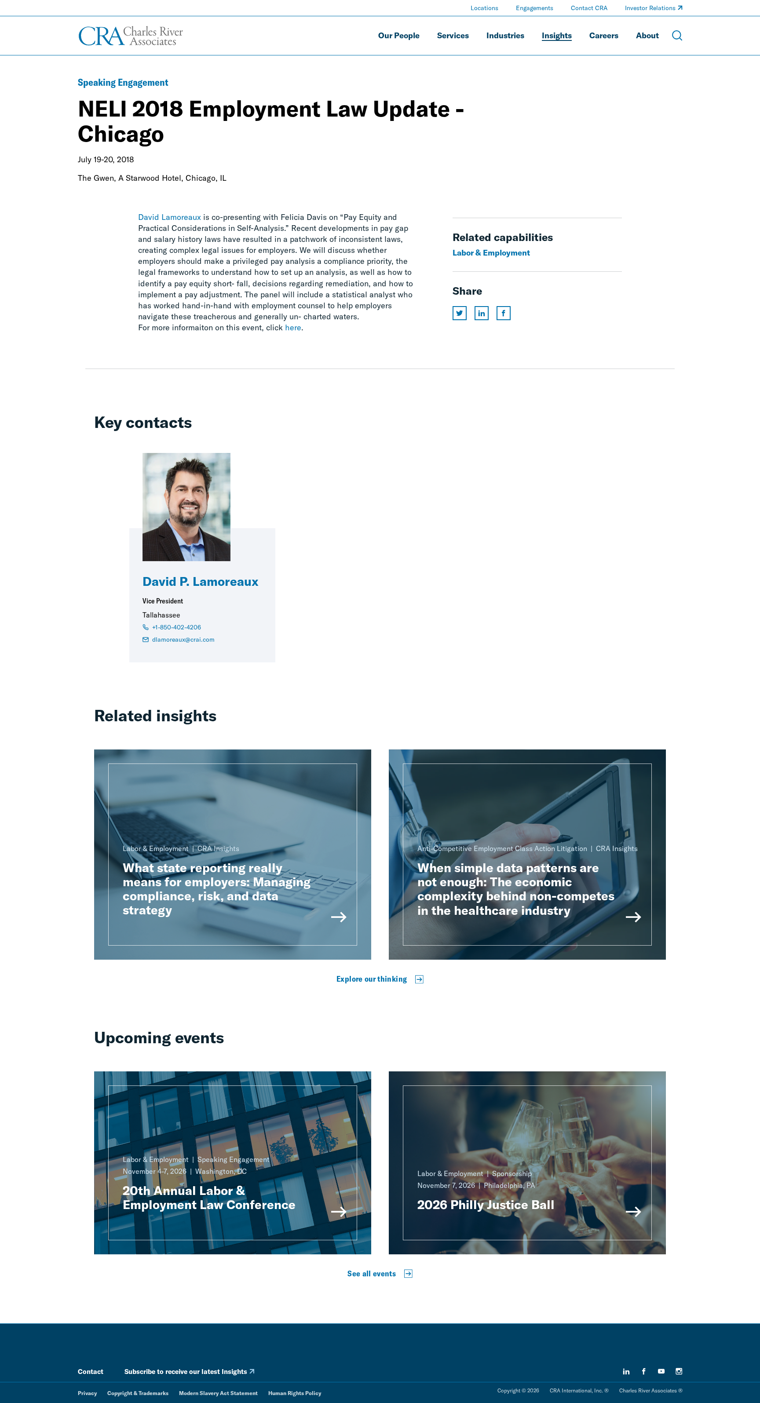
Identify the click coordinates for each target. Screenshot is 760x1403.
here (293, 327)
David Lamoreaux (169, 217)
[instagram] (679, 1371)
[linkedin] (626, 1371)
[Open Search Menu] (677, 35)
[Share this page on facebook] (504, 313)
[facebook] (643, 1371)
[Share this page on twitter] (460, 313)
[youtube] (661, 1371)
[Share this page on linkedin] (482, 313)
